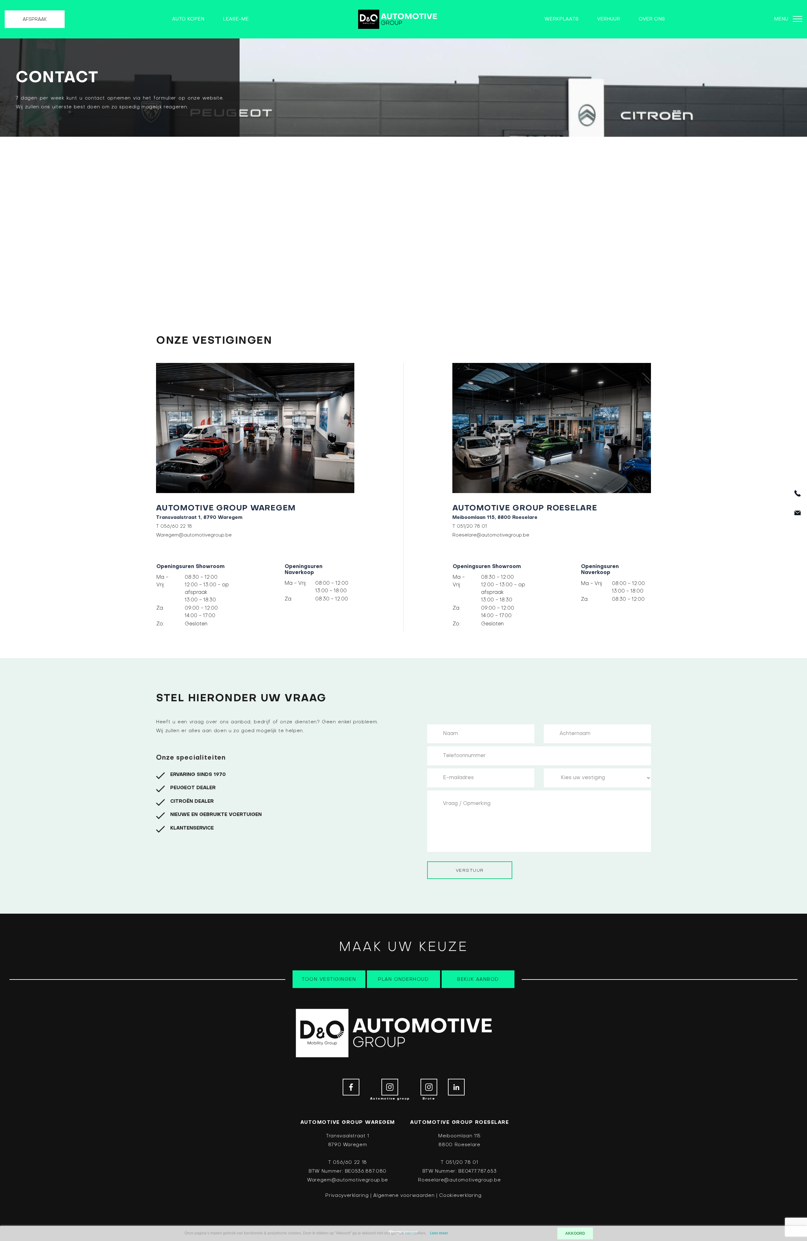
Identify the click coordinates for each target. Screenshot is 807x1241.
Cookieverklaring (460, 1195)
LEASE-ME (236, 19)
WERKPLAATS (561, 19)
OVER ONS (652, 19)
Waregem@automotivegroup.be (194, 535)
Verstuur (470, 871)
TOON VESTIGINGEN (329, 979)
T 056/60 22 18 (174, 526)
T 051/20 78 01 (469, 526)
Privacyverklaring (347, 1195)
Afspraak (35, 19)
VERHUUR (608, 19)
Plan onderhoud (403, 979)
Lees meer (439, 1233)
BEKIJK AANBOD (478, 979)
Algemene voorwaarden (403, 1195)
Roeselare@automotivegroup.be (490, 535)
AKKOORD (575, 1233)
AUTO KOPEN (188, 19)
